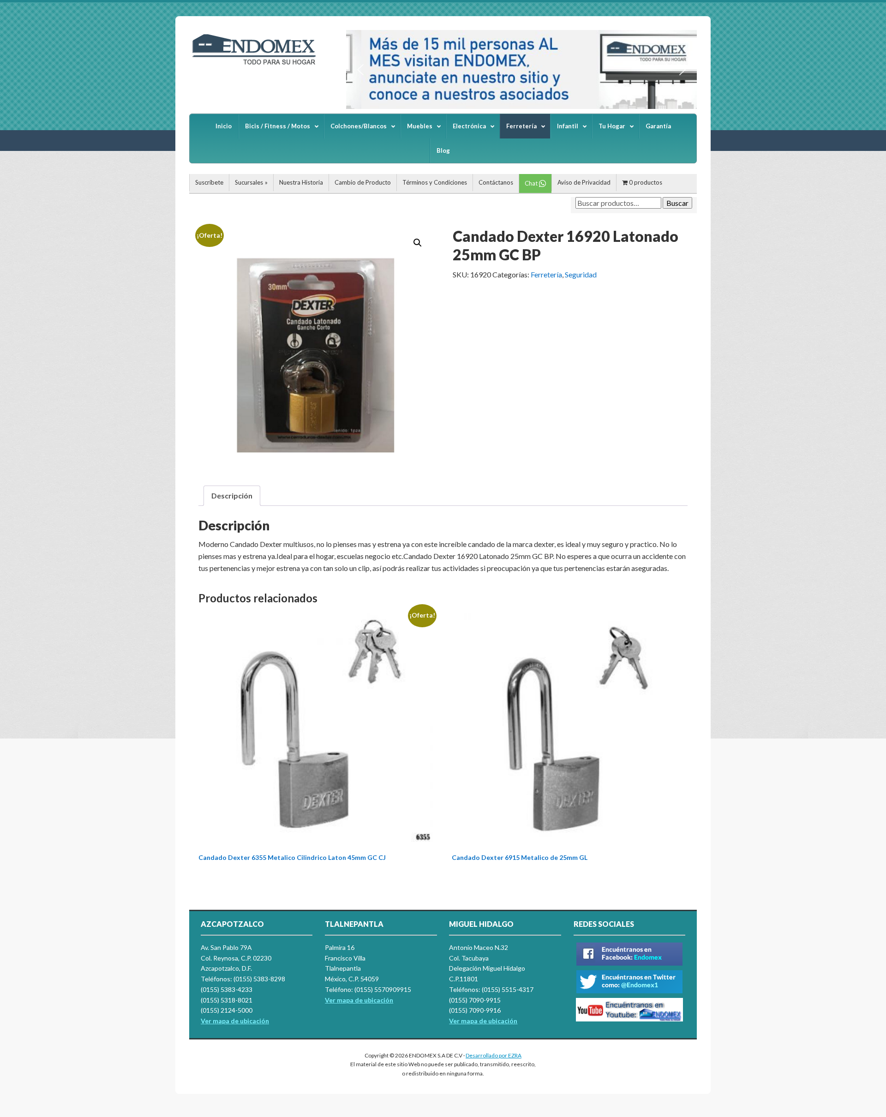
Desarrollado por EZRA (493, 1055)
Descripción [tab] (231, 495)
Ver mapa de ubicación (359, 1000)
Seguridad (581, 274)
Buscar (677, 202)
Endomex (258, 64)
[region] (521, 69)
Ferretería (546, 274)
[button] (360, 69)
